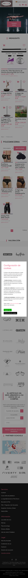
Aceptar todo (8, 310)
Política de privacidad (14, 303)
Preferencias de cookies (10, 313)
